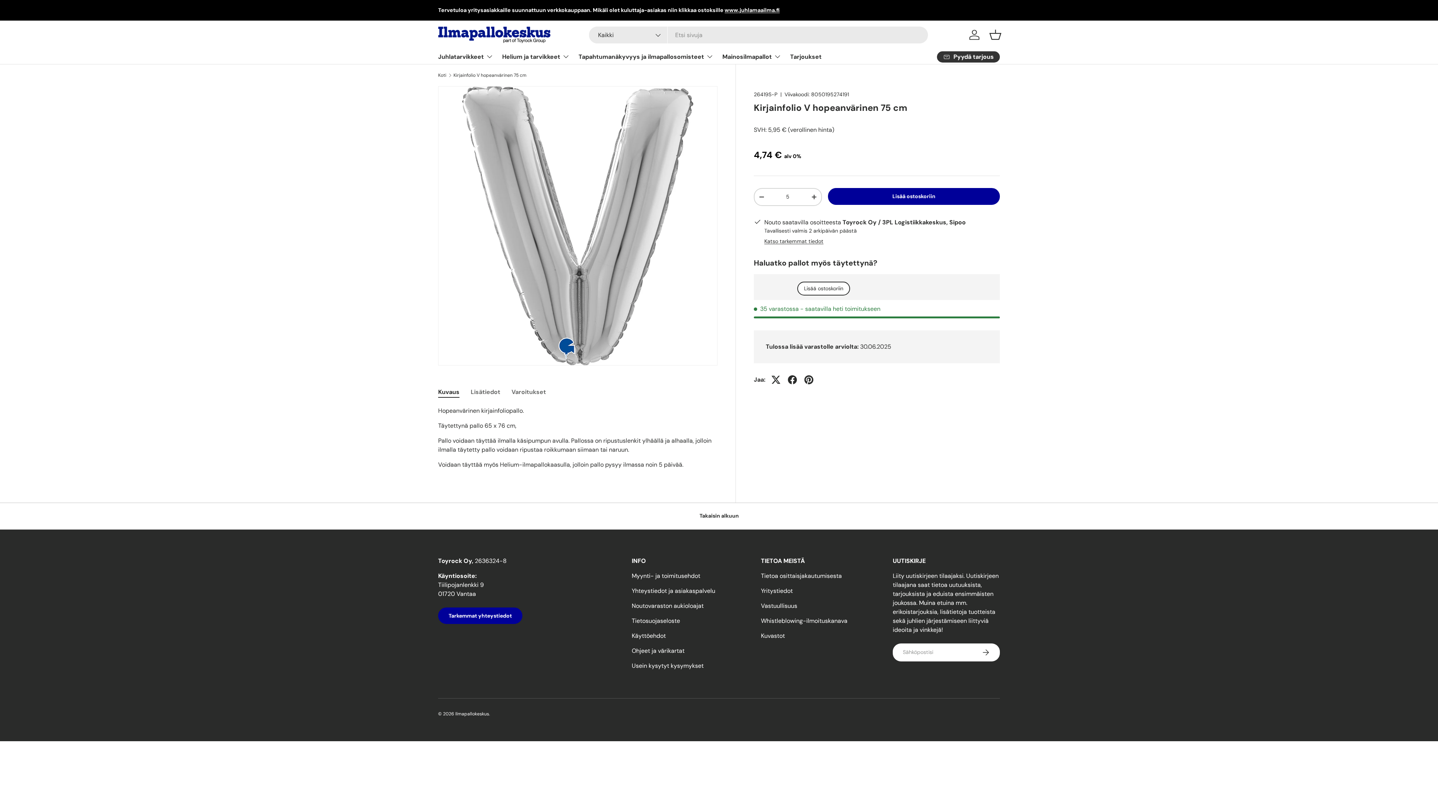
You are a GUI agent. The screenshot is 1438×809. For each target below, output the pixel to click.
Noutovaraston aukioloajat (668, 606)
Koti (442, 75)
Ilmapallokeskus (472, 714)
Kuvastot (773, 636)
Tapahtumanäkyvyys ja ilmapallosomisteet (641, 57)
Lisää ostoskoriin (913, 196)
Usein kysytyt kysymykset (668, 666)
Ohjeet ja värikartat (658, 651)
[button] (995, 35)
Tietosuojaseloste (656, 621)
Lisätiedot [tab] (485, 392)
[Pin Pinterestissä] (809, 380)
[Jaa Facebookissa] (792, 380)
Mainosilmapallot (747, 57)
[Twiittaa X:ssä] (776, 380)
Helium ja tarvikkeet (531, 57)
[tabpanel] (578, 437)
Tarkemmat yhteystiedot (480, 615)
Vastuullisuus (779, 606)
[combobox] (758, 35)
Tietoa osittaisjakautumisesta (801, 576)
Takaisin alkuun (719, 515)
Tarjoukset (806, 57)
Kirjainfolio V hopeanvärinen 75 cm (490, 75)
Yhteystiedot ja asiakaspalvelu (673, 591)
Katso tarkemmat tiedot (793, 241)
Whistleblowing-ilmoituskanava (804, 621)
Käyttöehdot (649, 636)
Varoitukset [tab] (529, 392)
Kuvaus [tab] (448, 392)
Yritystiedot (777, 591)
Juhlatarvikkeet (461, 57)
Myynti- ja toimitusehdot (666, 576)
